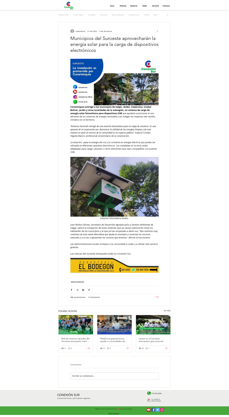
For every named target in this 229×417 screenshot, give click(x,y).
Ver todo (167, 310)
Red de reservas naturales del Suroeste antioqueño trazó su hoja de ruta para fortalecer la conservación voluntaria (75, 340)
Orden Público (78, 15)
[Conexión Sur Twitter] (157, 410)
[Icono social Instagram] (162, 410)
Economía (103, 15)
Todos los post (63, 15)
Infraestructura (134, 15)
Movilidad (91, 15)
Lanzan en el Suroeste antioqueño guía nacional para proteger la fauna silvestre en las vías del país (152, 340)
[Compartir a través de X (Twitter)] (77, 290)
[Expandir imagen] (114, 187)
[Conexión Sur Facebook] (153, 410)
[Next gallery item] (155, 186)
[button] (167, 15)
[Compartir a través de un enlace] (89, 290)
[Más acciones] (157, 31)
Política (146, 15)
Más (155, 15)
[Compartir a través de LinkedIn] (83, 290)
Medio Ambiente (118, 15)
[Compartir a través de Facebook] (71, 290)
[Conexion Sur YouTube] (148, 410)
